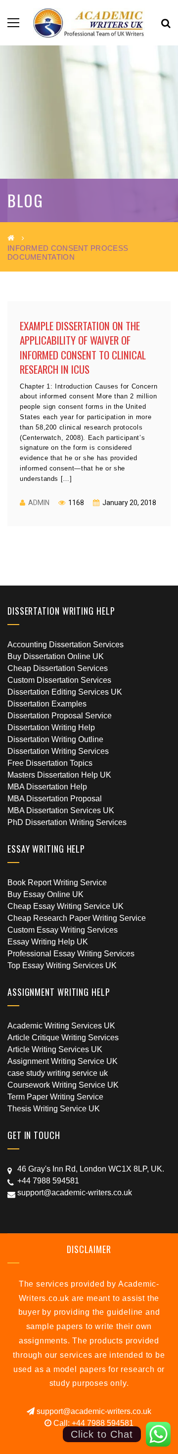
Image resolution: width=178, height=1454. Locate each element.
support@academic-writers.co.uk (93, 1411)
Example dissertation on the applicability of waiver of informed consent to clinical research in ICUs (83, 347)
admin (38, 503)
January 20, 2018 (128, 503)
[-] (89, 22)
